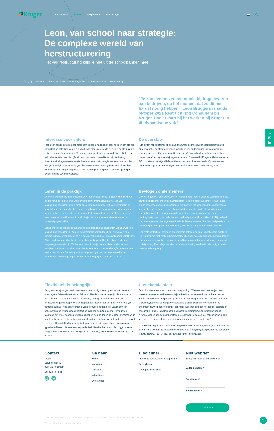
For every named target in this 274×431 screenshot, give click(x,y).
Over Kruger (112, 14)
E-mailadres (193, 379)
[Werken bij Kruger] (30, 14)
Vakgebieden (94, 14)
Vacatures (61, 14)
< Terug (25, 81)
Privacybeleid (146, 364)
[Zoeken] (256, 14)
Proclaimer (155, 369)
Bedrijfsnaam (194, 390)
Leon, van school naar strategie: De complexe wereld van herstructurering (86, 81)
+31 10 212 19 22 (53, 372)
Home (95, 358)
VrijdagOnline (74, 423)
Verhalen (77, 14)
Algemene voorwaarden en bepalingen (158, 358)
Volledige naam (195, 368)
